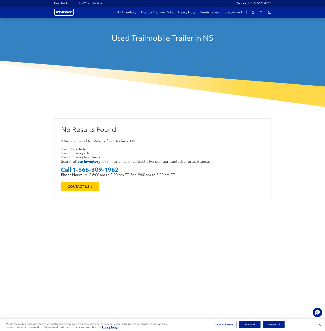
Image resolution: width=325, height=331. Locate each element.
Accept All (274, 324)
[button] (317, 312)
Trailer (95, 157)
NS (89, 153)
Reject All (250, 324)
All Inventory (126, 12)
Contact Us (78, 186)
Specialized (233, 12)
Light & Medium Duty (157, 12)
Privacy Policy (110, 327)
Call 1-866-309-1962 (89, 169)
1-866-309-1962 (261, 3)
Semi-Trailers (210, 12)
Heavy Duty (187, 12)
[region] (162, 325)
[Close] (319, 324)
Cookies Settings (225, 324)
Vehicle (80, 149)
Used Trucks (61, 3)
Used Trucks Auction (90, 3)
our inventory (89, 161)
